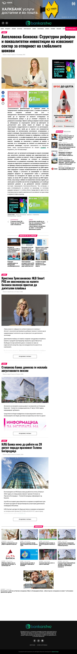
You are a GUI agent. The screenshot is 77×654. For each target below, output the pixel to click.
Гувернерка (36, 214)
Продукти (7, 28)
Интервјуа (19, 28)
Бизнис (34, 28)
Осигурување (40, 28)
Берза (64, 28)
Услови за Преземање (42, 645)
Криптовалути (27, 28)
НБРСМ (19, 216)
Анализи (14, 28)
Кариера (47, 28)
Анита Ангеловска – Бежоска (24, 214)
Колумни (53, 28)
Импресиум (32, 645)
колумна (43, 147)
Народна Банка (12, 216)
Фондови (59, 28)
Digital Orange (55, 651)
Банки (2, 28)
